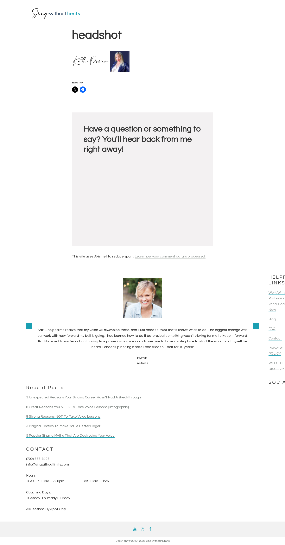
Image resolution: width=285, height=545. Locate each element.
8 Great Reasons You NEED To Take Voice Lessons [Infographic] (77, 407)
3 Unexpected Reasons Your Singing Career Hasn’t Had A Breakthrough (83, 397)
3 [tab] (87, 374)
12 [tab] (164, 374)
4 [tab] (95, 374)
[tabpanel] (142, 322)
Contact (275, 338)
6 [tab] (112, 374)
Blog (272, 319)
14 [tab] (181, 374)
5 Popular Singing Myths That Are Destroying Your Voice (70, 435)
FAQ (272, 329)
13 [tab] (172, 374)
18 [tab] (215, 374)
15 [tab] (189, 374)
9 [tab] (138, 374)
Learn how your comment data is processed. (170, 256)
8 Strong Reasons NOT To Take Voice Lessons (63, 416)
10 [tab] (146, 374)
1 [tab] (70, 374)
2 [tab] (78, 374)
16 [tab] (198, 374)
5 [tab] (104, 374)
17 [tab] (206, 374)
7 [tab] (121, 374)
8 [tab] (129, 374)
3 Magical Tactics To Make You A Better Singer (63, 426)
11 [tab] (155, 374)
